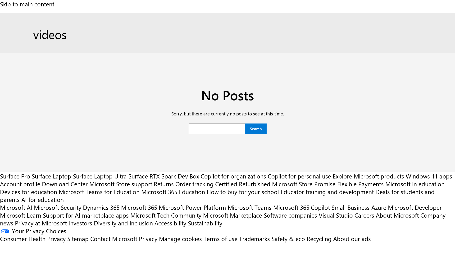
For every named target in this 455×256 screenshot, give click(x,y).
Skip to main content (27, 4)
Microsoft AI (16, 207)
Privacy (149, 238)
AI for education (42, 199)
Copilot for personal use (299, 176)
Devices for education (28, 192)
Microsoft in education (415, 184)
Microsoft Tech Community (165, 215)
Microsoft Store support (120, 184)
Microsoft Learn (20, 215)
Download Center (65, 184)
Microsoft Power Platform (192, 207)
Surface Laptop (51, 176)
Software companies (290, 215)
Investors (80, 223)
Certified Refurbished (242, 184)
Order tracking (194, 184)
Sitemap (78, 238)
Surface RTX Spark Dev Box (163, 176)
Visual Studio (336, 215)
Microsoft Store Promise (304, 184)
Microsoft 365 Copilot (301, 207)
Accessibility (170, 223)
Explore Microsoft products (368, 176)
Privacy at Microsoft (41, 223)
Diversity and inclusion (123, 223)
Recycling (319, 238)
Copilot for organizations (233, 176)
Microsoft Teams (250, 207)
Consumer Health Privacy (33, 238)
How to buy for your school (243, 192)
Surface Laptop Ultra (100, 176)
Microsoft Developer (415, 207)
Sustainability (205, 223)
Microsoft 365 (139, 207)
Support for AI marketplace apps (86, 215)
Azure (378, 207)
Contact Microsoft (113, 238)
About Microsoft (397, 215)
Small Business (351, 207)
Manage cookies (180, 238)
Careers (364, 215)
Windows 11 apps (429, 176)
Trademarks (254, 238)
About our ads (352, 238)
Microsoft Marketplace (232, 215)
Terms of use (220, 238)
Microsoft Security (57, 207)
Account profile (20, 184)
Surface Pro (15, 176)
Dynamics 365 (101, 207)
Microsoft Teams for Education (99, 192)
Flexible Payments (360, 184)
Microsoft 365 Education (173, 192)
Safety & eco (288, 238)
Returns (164, 184)
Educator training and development (327, 192)
